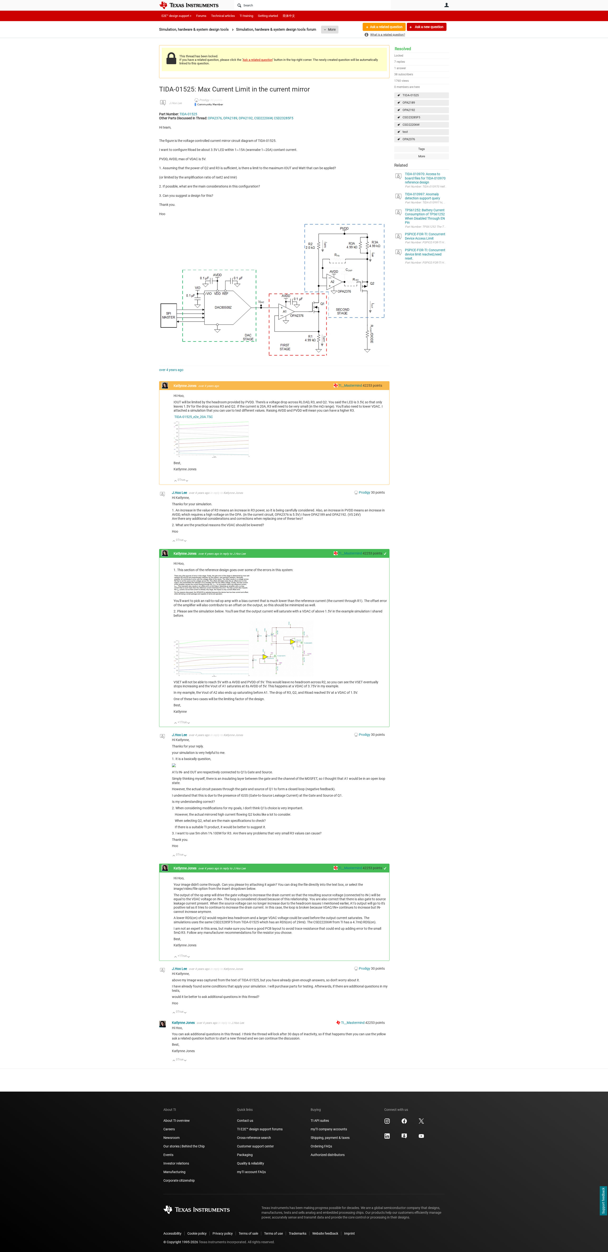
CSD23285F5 (411, 117)
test (405, 132)
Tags (421, 149)
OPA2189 (409, 102)
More (332, 29)
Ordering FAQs (321, 1146)
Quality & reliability (250, 1163)
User (446, 5)
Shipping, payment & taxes (330, 1138)
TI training (246, 16)
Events (168, 1155)
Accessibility (172, 1233)
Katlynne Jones (185, 386)
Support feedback (603, 1201)
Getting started (268, 16)
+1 (385, 553)
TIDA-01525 (411, 95)
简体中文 (289, 16)
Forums (201, 16)
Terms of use (273, 1233)
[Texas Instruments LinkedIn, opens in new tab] (387, 1138)
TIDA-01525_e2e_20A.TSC (193, 417)
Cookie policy (197, 1233)
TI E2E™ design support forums (260, 1129)
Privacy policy (223, 1233)
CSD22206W (411, 124)
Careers (169, 1129)
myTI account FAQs (251, 1172)
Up (176, 481)
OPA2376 (409, 139)
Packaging (245, 1155)
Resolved (403, 48)
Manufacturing (174, 1172)
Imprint (349, 1233)
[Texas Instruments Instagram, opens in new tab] (387, 1123)
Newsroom (171, 1138)
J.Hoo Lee (175, 103)
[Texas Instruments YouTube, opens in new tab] (421, 1138)
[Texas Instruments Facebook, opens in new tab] (404, 1123)
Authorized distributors (328, 1155)
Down (187, 481)
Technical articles (223, 16)
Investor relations (176, 1163)
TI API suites (320, 1120)
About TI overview (176, 1120)
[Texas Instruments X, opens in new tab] (421, 1123)
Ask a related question (386, 27)
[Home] (192, 5)
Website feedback (325, 1233)
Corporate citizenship (179, 1180)
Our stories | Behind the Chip (184, 1146)
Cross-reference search (254, 1138)
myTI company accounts (329, 1129)
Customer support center (255, 1146)
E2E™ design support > (176, 16)
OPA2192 (409, 110)
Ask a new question (428, 27)
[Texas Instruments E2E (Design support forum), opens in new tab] (404, 1138)
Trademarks (297, 1233)
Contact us (245, 1120)
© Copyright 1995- (180, 1242)
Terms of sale (248, 1233)
